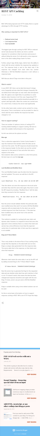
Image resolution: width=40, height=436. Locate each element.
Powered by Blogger (21, 430)
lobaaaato (24, 434)
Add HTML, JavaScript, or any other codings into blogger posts (17, 405)
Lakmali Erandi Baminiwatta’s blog (20, 4)
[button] (37, 11)
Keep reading (31, 374)
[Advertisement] (20, 332)
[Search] (37, 3)
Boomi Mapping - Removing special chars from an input (15, 381)
